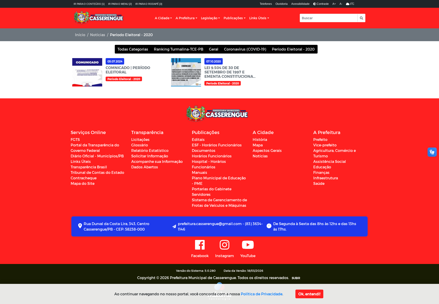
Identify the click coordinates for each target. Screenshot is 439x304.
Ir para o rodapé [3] (148, 4)
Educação (322, 167)
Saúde (318, 183)
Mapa (258, 145)
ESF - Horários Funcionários (217, 145)
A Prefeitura (185, 18)
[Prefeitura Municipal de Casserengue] (98, 18)
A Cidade (162, 18)
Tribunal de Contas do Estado (97, 172)
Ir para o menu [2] (120, 4)
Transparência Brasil (89, 167)
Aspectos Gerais (267, 150)
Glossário (139, 145)
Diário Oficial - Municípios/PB (97, 156)
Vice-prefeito (325, 145)
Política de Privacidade (261, 294)
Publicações (233, 18)
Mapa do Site (82, 183)
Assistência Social (329, 161)
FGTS (75, 139)
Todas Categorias (133, 49)
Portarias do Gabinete (211, 189)
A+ (334, 3)
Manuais (199, 172)
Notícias (97, 34)
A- (341, 3)
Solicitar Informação (149, 156)
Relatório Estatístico (150, 150)
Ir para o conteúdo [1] (89, 4)
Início (80, 34)
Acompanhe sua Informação (157, 161)
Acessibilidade (300, 3)
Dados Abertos (144, 167)
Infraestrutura (325, 178)
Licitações (140, 139)
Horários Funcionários (212, 156)
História (260, 139)
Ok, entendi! (309, 294)
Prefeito (320, 139)
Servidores (201, 194)
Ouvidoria (282, 3)
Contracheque (83, 178)
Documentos (203, 150)
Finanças (321, 172)
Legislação (209, 18)
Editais (198, 139)
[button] (361, 18)
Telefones (266, 3)
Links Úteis (257, 18)
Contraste (322, 3)
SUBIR (296, 278)
